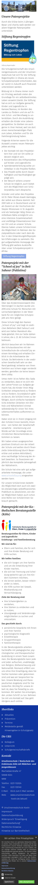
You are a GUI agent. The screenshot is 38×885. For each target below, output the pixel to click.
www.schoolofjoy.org (11, 475)
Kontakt (6, 755)
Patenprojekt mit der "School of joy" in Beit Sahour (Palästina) (16, 266)
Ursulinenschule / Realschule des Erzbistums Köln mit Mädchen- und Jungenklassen (19, 764)
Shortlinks (8, 709)
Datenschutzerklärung (8, 868)
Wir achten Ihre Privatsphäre (19, 838)
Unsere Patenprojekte (16, 16)
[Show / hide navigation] (33, 3)
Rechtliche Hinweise (7, 871)
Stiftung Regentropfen (16, 36)
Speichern (9, 882)
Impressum (5, 865)
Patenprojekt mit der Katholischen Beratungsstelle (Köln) (19, 510)
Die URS (6, 736)
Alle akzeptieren (26, 882)
